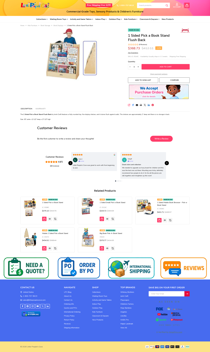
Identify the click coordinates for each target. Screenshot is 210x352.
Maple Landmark (126, 324)
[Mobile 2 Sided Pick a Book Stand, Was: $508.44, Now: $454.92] (30, 237)
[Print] (141, 105)
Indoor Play (100, 19)
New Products (168, 19)
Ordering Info (69, 304)
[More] (46, 19)
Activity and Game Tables (81, 19)
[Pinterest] (153, 105)
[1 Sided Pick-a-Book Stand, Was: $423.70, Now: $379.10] (30, 206)
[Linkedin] (149, 105)
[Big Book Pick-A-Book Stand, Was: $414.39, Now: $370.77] (87, 237)
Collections (41, 19)
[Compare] (55, 219)
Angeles (123, 312)
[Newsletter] (187, 293)
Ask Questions (133, 53)
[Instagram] (32, 306)
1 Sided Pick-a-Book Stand (52, 202)
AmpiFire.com (175, 332)
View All (123, 328)
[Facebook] (133, 105)
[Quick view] (50, 219)
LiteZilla (123, 316)
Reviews (67, 324)
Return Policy (69, 320)
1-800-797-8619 (30, 296)
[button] (158, 92)
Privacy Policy (69, 316)
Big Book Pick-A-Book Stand (111, 233)
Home (22, 25)
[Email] (137, 105)
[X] (145, 105)
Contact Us (68, 300)
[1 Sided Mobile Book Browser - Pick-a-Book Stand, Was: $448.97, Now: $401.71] (145, 206)
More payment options (158, 74)
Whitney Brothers (127, 292)
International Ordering (72, 312)
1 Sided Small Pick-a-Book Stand (112, 202)
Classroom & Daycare (149, 19)
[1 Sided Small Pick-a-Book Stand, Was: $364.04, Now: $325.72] (87, 206)
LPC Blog (67, 292)
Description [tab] (26, 109)
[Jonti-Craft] (185, 30)
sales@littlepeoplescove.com (34, 300)
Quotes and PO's (70, 308)
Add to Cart (166, 67)
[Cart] (187, 5)
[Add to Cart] (44, 219)
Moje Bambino (125, 308)
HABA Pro (124, 320)
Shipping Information (71, 328)
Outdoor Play (114, 19)
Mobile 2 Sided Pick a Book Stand (55, 233)
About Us (67, 296)
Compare (174, 80)
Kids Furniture (130, 19)
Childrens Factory (127, 304)
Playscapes (124, 300)
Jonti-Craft (124, 296)
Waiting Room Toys (58, 19)
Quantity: (131, 62)
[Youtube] (37, 306)
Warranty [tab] (40, 109)
